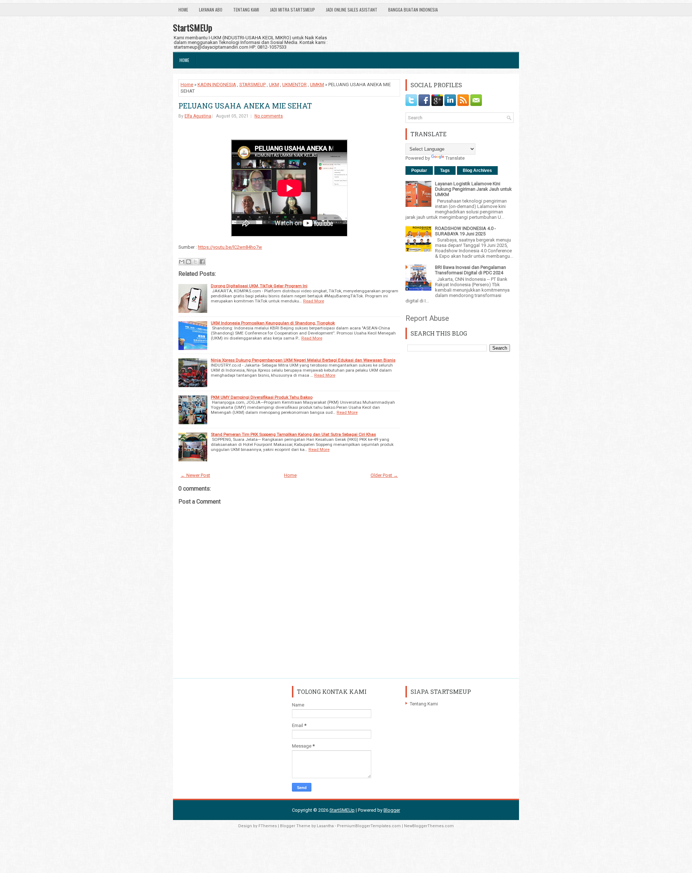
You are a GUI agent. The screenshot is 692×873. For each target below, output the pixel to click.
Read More (313, 300)
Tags (445, 170)
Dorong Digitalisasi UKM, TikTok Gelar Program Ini (259, 285)
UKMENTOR (294, 84)
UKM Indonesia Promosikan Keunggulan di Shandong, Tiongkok (273, 322)
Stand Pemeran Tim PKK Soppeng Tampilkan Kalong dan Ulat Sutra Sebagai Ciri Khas (293, 434)
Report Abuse (427, 318)
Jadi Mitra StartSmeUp (292, 9)
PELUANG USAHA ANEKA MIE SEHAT (245, 105)
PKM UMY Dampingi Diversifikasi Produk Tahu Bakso (261, 397)
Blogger (391, 810)
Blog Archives (477, 170)
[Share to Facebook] (202, 261)
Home (183, 9)
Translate (455, 158)
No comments (268, 116)
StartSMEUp (192, 27)
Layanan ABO (210, 9)
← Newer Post (195, 475)
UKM (274, 84)
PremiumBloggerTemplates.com (369, 826)
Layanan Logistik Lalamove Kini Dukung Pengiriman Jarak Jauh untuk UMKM (473, 189)
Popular (419, 170)
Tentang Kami (246, 9)
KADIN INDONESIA (217, 84)
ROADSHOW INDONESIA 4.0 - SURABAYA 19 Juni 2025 (465, 231)
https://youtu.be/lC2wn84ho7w (230, 247)
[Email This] (181, 261)
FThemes (267, 826)
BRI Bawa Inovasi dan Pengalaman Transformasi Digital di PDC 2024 (470, 270)
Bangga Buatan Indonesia (413, 9)
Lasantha (325, 826)
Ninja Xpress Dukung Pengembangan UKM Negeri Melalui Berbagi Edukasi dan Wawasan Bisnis (303, 360)
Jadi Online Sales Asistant (351, 9)
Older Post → (384, 475)
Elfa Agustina (198, 116)
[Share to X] (195, 261)
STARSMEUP (252, 84)
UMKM (317, 84)
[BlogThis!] (188, 261)
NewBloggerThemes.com (429, 826)
